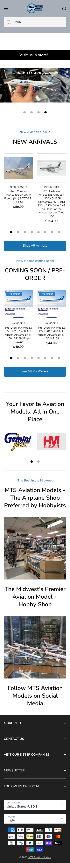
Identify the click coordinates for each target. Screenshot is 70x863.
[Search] (7, 22)
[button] (64, 8)
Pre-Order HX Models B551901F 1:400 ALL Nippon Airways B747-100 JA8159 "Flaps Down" (18, 335)
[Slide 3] (25, 232)
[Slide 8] (59, 232)
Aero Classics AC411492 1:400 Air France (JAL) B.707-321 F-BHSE (18, 197)
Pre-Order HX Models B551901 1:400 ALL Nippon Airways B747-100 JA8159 (52, 333)
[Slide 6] (45, 232)
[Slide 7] (52, 232)
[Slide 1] (11, 232)
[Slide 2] (18, 232)
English (12, 820)
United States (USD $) (22, 806)
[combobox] (35, 22)
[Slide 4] (32, 232)
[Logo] (35, 8)
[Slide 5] (38, 232)
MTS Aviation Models (39, 857)
